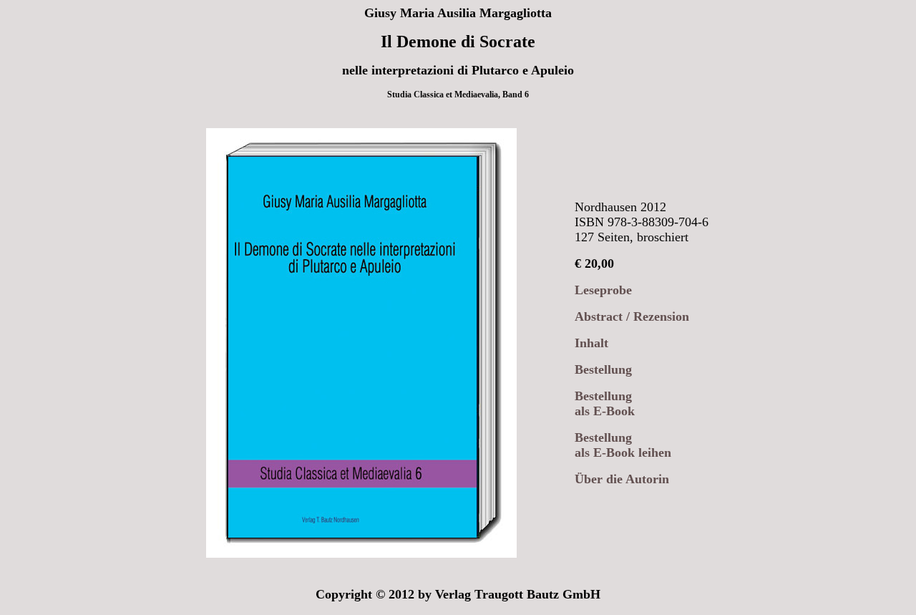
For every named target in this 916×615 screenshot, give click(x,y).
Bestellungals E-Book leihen (623, 445)
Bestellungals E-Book (605, 403)
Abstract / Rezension (632, 316)
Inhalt (591, 343)
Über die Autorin (622, 479)
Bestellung (603, 369)
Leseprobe (603, 290)
